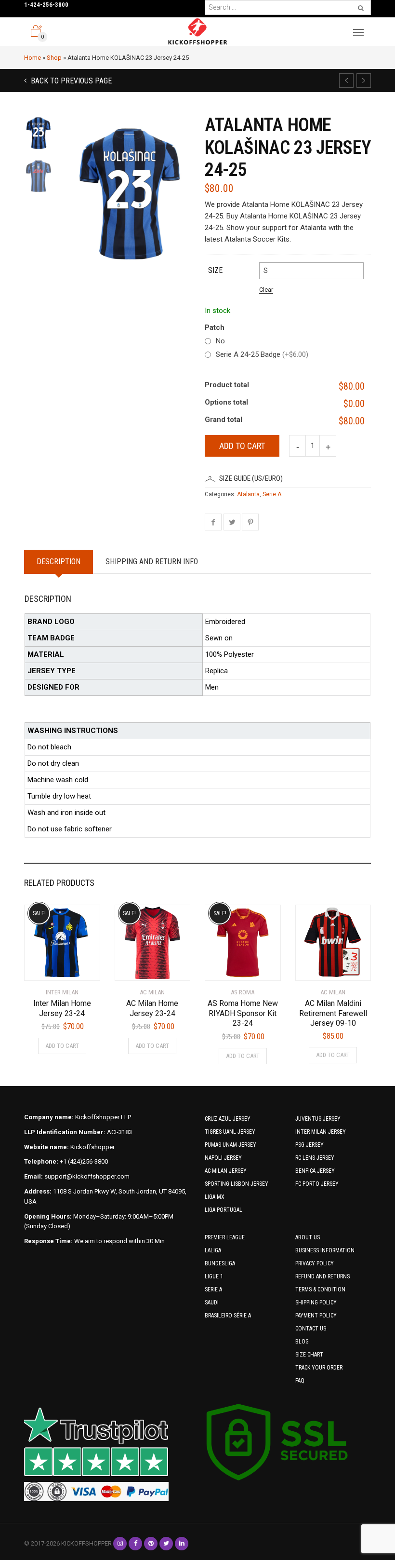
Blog (302, 1341)
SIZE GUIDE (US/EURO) (251, 478)
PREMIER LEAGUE (225, 1237)
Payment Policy (316, 1315)
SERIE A (213, 1289)
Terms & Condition (320, 1289)
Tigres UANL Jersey (230, 1131)
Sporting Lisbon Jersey (236, 1183)
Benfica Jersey (315, 1170)
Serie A (272, 494)
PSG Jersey (309, 1144)
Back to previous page (70, 80)
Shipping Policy (316, 1302)
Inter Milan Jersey (320, 1131)
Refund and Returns (322, 1276)
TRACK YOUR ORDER (318, 1367)
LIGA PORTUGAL (223, 1210)
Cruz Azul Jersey (227, 1118)
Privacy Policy (314, 1263)
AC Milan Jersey (226, 1170)
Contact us (310, 1328)
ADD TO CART (62, 1045)
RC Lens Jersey (314, 1157)
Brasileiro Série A (228, 1315)
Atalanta (248, 494)
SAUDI (212, 1302)
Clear (266, 289)
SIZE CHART (309, 1354)
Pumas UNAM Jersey (230, 1144)
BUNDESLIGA (220, 1263)
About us (307, 1237)
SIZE (215, 270)
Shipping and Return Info (151, 561)
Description (58, 561)
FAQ (299, 1380)
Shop (54, 57)
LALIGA (213, 1250)
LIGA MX (214, 1197)
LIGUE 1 (214, 1276)
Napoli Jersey (223, 1157)
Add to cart (242, 446)
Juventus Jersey (318, 1118)
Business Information (325, 1250)
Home (32, 57)
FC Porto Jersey (317, 1183)
